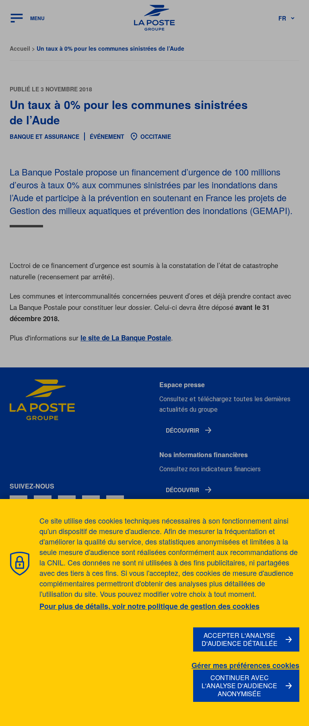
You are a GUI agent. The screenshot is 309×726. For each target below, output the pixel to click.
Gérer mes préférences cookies (245, 665)
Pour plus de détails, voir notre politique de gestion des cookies (149, 606)
